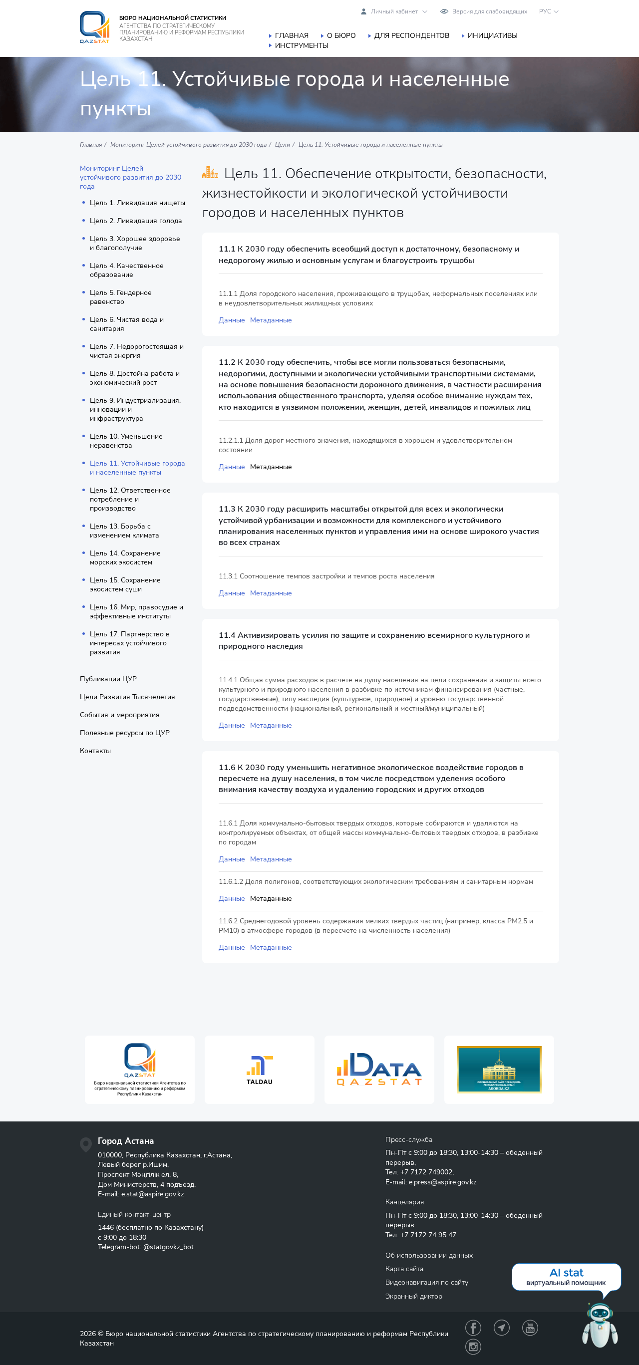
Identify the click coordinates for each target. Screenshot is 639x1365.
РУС (545, 11)
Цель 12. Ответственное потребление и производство (130, 499)
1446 (106, 1227)
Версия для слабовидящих (489, 11)
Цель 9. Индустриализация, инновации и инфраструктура (135, 409)
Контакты (95, 751)
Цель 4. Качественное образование (127, 270)
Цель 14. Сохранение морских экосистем (125, 558)
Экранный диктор (413, 1296)
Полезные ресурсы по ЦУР (125, 733)
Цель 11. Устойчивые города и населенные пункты (137, 468)
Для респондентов (411, 35)
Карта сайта (404, 1269)
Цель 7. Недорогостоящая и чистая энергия (137, 351)
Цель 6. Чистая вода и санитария (127, 324)
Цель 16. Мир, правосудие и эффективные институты (136, 612)
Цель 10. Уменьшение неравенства (126, 441)
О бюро (341, 35)
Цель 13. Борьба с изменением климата (124, 531)
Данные (232, 320)
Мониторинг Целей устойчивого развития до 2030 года (130, 177)
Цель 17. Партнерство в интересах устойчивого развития (130, 643)
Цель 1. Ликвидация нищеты (137, 203)
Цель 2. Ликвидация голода (136, 221)
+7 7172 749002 (426, 1172)
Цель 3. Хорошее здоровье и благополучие (135, 244)
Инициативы (493, 35)
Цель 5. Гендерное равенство (121, 297)
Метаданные (271, 320)
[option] (140, 1070)
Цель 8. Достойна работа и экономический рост (135, 378)
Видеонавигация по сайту (426, 1282)
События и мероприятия (120, 715)
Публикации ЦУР (108, 679)
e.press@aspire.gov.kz (442, 1182)
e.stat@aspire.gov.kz (152, 1194)
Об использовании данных (429, 1255)
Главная (292, 35)
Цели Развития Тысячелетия (127, 697)
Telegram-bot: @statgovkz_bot (146, 1247)
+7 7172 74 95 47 (428, 1235)
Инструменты (301, 45)
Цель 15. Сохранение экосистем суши (125, 585)
